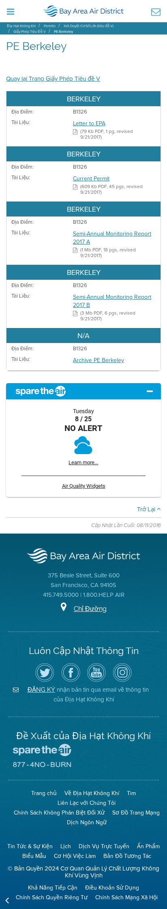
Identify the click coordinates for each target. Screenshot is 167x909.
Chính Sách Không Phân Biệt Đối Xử (59, 812)
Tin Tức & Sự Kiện (30, 846)
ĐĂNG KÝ (41, 689)
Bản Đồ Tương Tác (127, 856)
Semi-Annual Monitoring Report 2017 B (112, 301)
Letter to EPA (89, 123)
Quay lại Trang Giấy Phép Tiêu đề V (53, 78)
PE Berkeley (63, 31)
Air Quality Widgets (83, 486)
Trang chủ (44, 793)
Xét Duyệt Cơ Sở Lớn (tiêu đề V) (88, 25)
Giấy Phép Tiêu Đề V (29, 31)
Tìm (131, 793)
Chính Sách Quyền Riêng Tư (52, 897)
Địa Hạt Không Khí (21, 25)
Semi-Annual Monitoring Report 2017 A (112, 237)
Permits (50, 25)
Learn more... (83, 462)
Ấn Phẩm (148, 846)
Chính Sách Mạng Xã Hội (126, 897)
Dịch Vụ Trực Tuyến (104, 846)
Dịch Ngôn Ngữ (87, 822)
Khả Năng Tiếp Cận (52, 887)
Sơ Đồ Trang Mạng (136, 812)
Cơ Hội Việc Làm (75, 856)
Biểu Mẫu (34, 856)
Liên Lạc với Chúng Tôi (87, 803)
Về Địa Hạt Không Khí (91, 793)
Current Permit (91, 178)
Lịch (65, 846)
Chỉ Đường (90, 609)
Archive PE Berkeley (98, 360)
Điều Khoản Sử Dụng (112, 887)
